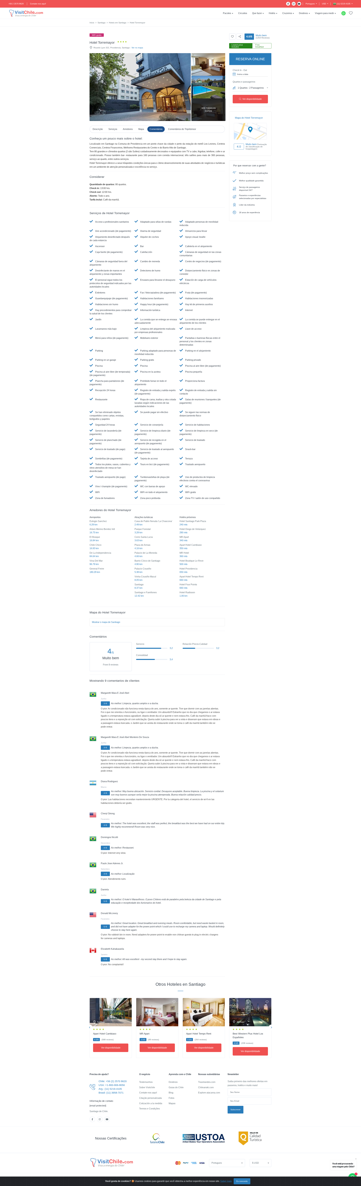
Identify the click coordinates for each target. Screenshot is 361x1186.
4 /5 (105, 793)
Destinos (303, 13)
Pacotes (227, 13)
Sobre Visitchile (147, 1087)
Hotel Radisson (187, 592)
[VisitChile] (26, 13)
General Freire (97, 568)
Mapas (172, 1103)
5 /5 (105, 901)
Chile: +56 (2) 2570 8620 (113, 1081)
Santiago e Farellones (146, 592)
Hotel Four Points (188, 584)
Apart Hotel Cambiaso (191, 545)
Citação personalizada (150, 1098)
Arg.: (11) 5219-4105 (110, 1088)
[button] (311, 3)
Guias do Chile (176, 1087)
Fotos (171, 1098)
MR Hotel (184, 553)
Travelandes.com (206, 1082)
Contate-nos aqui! (38, 4)
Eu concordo (242, 1181)
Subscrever (235, 1109)
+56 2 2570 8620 (16, 4)
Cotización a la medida (150, 1103)
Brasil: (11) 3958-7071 (111, 1092)
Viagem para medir (324, 13)
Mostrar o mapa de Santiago (106, 622)
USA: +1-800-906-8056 (112, 1085)
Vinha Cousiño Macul (145, 576)
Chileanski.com (206, 1087)
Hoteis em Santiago (117, 22)
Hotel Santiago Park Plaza (193, 521)
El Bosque (95, 537)
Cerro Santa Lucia (144, 537)
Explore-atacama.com (209, 1092)
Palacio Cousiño (143, 568)
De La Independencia (100, 553)
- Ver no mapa (136, 48)
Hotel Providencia (188, 568)
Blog (171, 1092)
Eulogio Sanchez (98, 521)
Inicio (92, 22)
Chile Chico (95, 545)
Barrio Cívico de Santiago (147, 561)
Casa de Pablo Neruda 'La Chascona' (153, 521)
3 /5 (105, 703)
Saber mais (226, 1181)
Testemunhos (146, 1082)
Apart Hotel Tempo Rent (191, 576)
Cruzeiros (287, 13)
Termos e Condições (149, 1108)
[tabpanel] (111, 1027)
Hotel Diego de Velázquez (193, 529)
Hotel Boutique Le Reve (191, 561)
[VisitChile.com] (112, 1162)
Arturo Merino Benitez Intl (102, 529)
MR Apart (184, 537)
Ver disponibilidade (252, 99)
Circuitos (242, 13)
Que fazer (257, 13)
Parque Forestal (143, 529)
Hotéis (272, 13)
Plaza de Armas (142, 545)
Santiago (101, 22)
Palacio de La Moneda (146, 553)
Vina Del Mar (96, 561)
